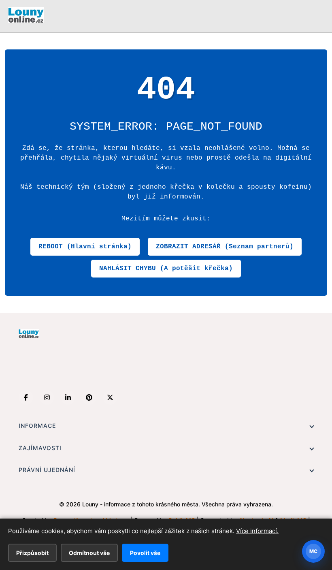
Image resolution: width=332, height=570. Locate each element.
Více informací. (257, 531)
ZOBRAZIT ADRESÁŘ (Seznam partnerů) (225, 246)
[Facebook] (26, 397)
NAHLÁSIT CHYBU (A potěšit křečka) (166, 268)
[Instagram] (47, 397)
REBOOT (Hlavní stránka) (85, 246)
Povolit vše (145, 552)
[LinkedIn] (68, 397)
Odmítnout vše (89, 552)
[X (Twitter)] (110, 397)
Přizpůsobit (32, 552)
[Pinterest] (89, 397)
